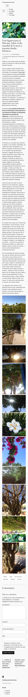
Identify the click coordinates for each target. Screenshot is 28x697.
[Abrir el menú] (3, 11)
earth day (5, 579)
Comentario (6, 604)
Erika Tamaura (16, 54)
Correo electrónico (8, 629)
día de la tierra (18, 576)
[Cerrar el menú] (7, 6)
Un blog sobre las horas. (8, 2)
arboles (5, 576)
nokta (3, 58)
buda (11, 576)
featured (13, 579)
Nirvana (19, 579)
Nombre (5, 622)
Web (3, 636)
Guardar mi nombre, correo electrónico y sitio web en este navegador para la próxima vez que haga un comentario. (14, 646)
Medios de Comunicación (18, 56)
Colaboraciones (7, 56)
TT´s (7, 58)
